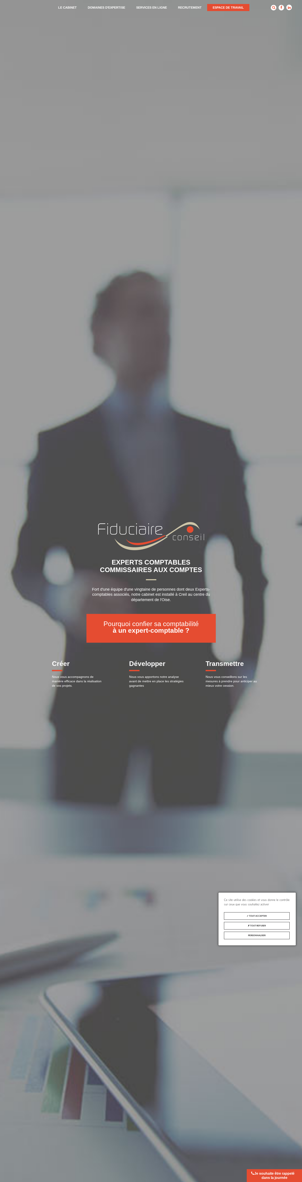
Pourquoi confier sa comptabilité (151, 627)
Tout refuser (258, 926)
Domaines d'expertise (106, 7)
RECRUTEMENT (190, 7)
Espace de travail (228, 7)
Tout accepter (257, 916)
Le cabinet (67, 7)
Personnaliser (257, 935)
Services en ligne (151, 7)
